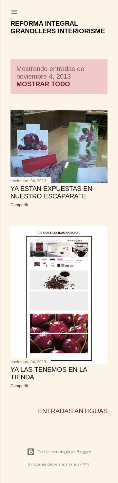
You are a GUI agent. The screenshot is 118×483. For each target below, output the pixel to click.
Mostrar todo (43, 84)
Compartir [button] (19, 205)
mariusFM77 (78, 464)
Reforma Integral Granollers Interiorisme (57, 27)
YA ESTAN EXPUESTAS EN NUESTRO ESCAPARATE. (51, 192)
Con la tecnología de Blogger (64, 451)
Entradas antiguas (73, 411)
